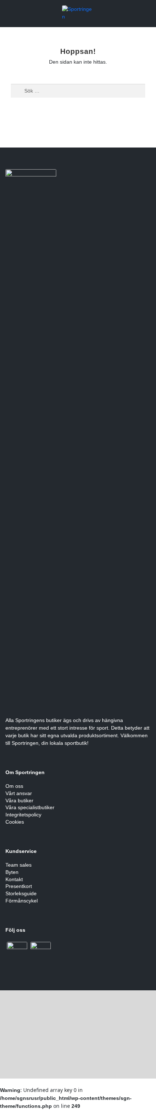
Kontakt (14, 879)
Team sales (18, 865)
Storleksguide (21, 893)
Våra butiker (19, 800)
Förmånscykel (21, 901)
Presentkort (18, 886)
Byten (12, 872)
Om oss (14, 786)
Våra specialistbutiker (29, 807)
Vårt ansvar (18, 793)
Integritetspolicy (23, 814)
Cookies (14, 822)
